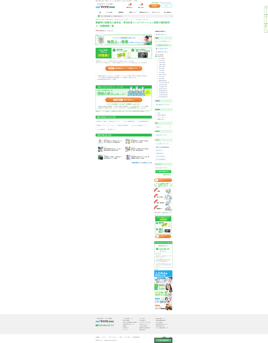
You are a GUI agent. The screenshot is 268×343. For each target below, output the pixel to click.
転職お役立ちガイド (144, 12)
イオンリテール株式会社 (137, 125)
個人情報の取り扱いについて (129, 324)
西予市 (160, 76)
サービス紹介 (109, 12)
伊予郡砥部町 (161, 86)
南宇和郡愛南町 (162, 96)
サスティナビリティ (113, 337)
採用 (120, 337)
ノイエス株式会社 (101, 129)
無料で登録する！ (124, 100)
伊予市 (160, 72)
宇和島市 (161, 62)
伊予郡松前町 (161, 84)
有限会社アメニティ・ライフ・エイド (105, 125)
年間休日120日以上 (159, 153)
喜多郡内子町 (161, 88)
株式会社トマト (112, 129)
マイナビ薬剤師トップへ (128, 318)
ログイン (166, 6)
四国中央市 (161, 74)
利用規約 (124, 326)
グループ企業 (127, 337)
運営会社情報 (142, 329)
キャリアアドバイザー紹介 (144, 322)
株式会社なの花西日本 (123, 125)
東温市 (160, 78)
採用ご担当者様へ (155, 2)
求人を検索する (167, 12)
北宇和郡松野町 (162, 92)
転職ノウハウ (132, 12)
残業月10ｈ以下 (159, 150)
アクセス (104, 337)
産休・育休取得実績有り (160, 159)
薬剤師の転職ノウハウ (160, 318)
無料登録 (154, 6)
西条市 (160, 68)
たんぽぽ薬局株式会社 (143, 121)
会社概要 (97, 337)
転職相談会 (121, 12)
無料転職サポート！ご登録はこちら (123, 68)
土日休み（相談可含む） (160, 156)
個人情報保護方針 (136, 337)
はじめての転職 (159, 322)
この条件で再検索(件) (163, 340)
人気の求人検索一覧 (143, 326)
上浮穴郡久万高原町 (163, 82)
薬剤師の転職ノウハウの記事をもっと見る (142, 162)
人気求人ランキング (143, 324)
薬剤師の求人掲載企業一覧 (144, 327)
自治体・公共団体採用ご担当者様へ (130, 322)
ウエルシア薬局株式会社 (128, 121)
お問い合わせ (125, 327)
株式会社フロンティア (114, 121)
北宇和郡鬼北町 (162, 94)
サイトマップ (125, 329)
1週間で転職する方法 (160, 326)
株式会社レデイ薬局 (101, 121)
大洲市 (160, 70)
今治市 (160, 60)
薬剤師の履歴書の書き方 (161, 320)
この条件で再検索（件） (163, 171)
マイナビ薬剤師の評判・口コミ (162, 327)
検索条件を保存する (167, 174)
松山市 (160, 58)
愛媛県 (158, 56)
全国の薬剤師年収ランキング (162, 324)
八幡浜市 (161, 64)
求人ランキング (156, 12)
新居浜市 (161, 66)
